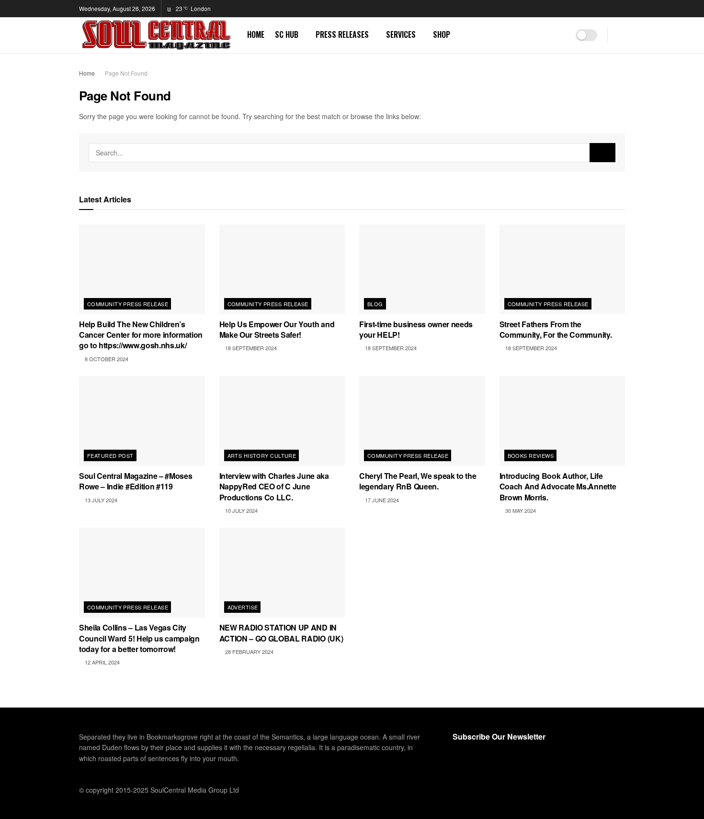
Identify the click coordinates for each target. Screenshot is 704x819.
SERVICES (401, 34)
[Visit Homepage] (156, 35)
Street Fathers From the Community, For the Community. (556, 329)
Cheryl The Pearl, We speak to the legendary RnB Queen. (417, 481)
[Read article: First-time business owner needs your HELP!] (422, 269)
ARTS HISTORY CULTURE (261, 455)
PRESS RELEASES (342, 34)
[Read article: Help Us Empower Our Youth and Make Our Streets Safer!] (282, 269)
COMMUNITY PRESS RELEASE (127, 304)
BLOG (375, 304)
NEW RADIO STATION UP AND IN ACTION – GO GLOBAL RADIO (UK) (281, 632)
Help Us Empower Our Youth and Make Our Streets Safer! (277, 329)
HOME (255, 34)
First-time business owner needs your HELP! (416, 329)
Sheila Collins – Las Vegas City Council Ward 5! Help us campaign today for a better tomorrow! (139, 638)
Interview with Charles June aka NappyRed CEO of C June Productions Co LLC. (274, 486)
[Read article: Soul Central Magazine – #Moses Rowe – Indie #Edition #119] (142, 421)
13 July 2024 (100, 500)
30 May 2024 (520, 510)
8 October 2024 (105, 359)
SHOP (441, 34)
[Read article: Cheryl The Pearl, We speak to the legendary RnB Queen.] (422, 421)
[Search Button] (621, 35)
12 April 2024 (101, 662)
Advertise (242, 607)
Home (87, 73)
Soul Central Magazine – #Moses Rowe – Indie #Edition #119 (135, 481)
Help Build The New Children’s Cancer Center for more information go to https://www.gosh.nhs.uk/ (141, 335)
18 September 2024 (250, 348)
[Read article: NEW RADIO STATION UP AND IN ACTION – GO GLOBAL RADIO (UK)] (282, 573)
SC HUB (286, 34)
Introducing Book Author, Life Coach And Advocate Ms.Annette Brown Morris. (558, 486)
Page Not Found (126, 73)
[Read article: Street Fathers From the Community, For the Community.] (562, 269)
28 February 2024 (248, 651)
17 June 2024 (381, 500)
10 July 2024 (241, 510)
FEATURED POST (110, 455)
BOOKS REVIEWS (531, 455)
